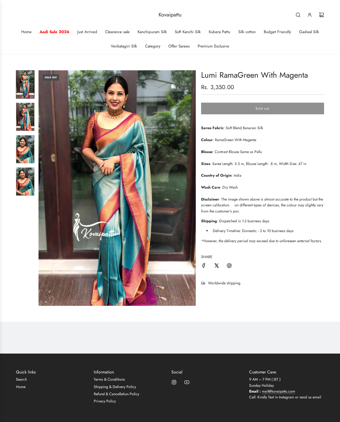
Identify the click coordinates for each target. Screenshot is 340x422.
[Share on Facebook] (204, 266)
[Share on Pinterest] (229, 266)
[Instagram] (174, 382)
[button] (43, 188)
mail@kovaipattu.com (278, 391)
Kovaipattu (170, 15)
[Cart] (321, 15)
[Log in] (310, 15)
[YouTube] (187, 382)
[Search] (298, 15)
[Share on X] (216, 266)
